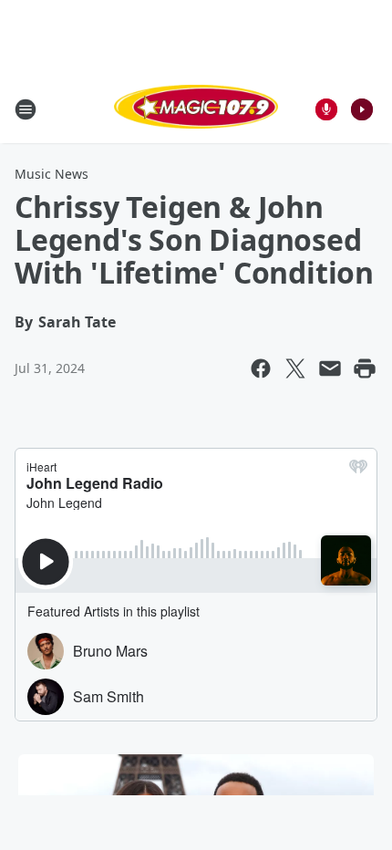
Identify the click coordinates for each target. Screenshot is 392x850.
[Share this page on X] (295, 368)
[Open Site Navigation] (25, 109)
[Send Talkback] (326, 109)
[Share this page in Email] (330, 368)
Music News (51, 173)
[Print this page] (364, 368)
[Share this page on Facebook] (260, 368)
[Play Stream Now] (362, 109)
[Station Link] (196, 109)
